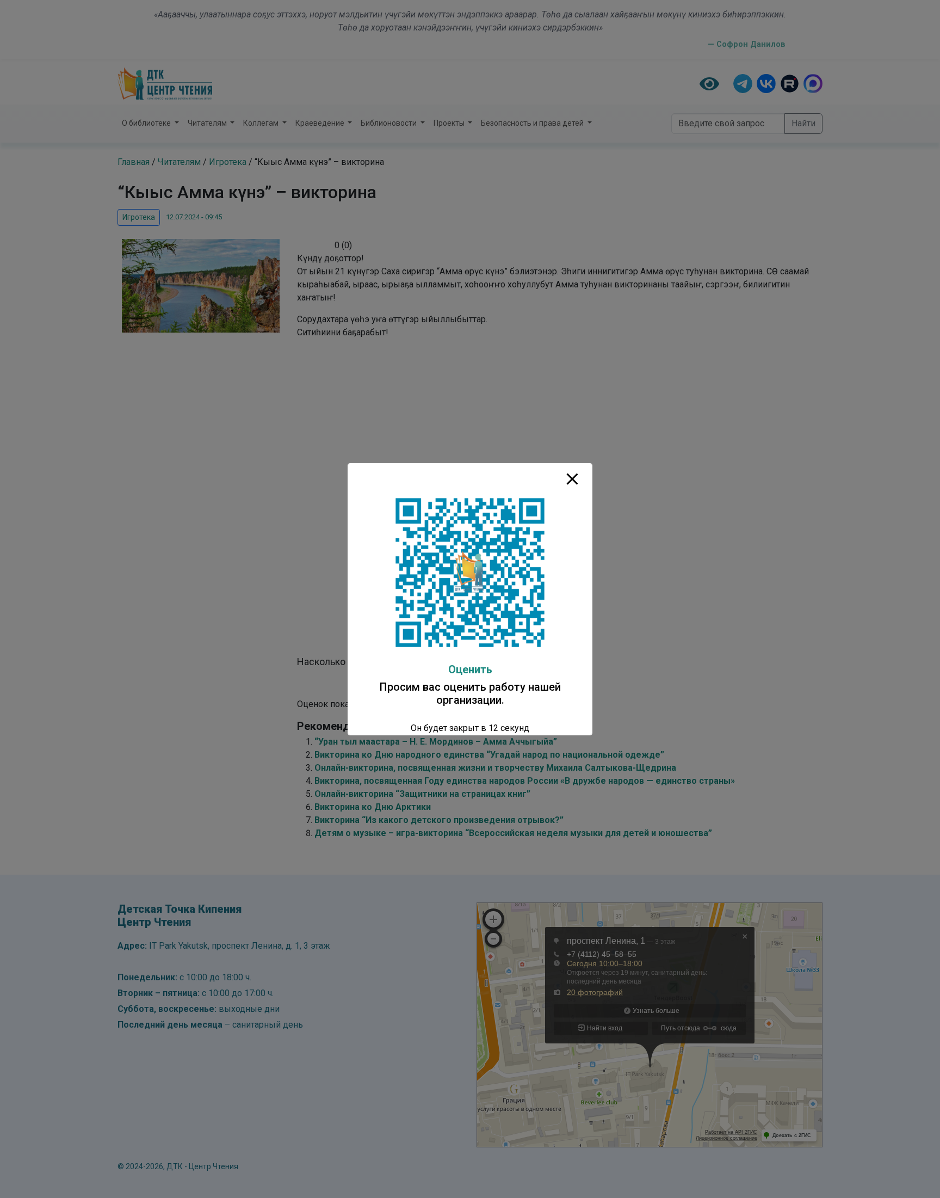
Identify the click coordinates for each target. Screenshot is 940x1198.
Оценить (470, 669)
